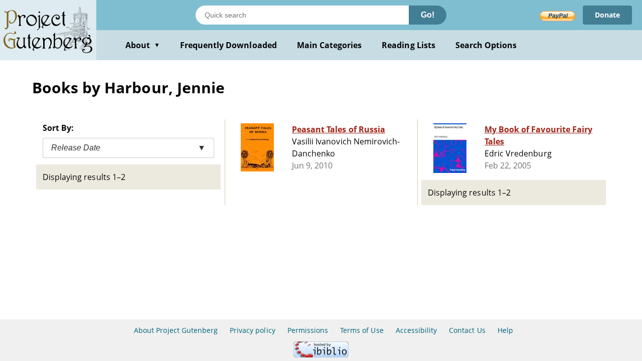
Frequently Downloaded (228, 45)
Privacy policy (252, 330)
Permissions (307, 330)
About (142, 45)
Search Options (486, 45)
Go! (427, 15)
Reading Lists (408, 45)
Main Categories (329, 45)
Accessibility (416, 330)
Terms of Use (361, 330)
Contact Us (467, 330)
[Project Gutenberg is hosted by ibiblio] (321, 354)
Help (505, 330)
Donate (607, 15)
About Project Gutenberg (176, 330)
